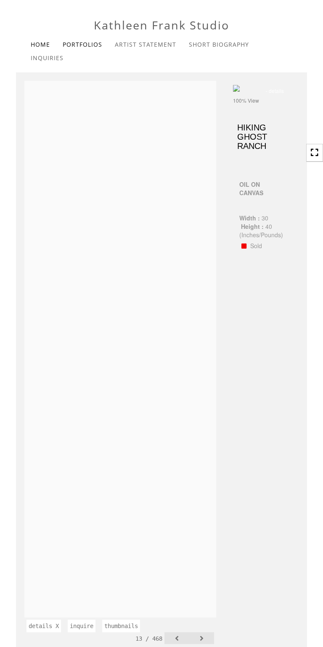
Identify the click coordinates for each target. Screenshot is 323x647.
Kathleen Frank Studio (161, 25)
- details (275, 90)
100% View (246, 100)
